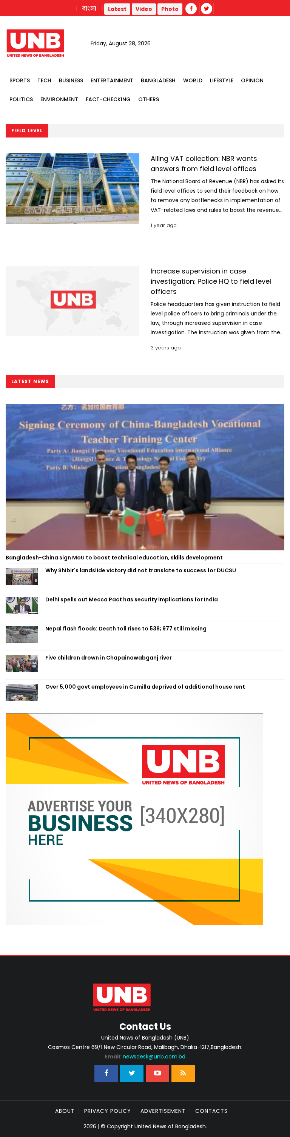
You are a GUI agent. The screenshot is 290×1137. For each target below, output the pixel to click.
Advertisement (163, 1111)
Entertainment (112, 80)
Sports (19, 80)
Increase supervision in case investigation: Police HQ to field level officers (211, 281)
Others (148, 99)
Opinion (252, 80)
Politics (21, 99)
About (65, 1111)
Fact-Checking (108, 99)
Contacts (211, 1111)
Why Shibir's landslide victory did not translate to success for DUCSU (140, 570)
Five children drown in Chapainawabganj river (108, 657)
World (192, 80)
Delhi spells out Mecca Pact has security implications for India (131, 599)
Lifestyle (221, 80)
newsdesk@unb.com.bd (145, 1056)
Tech (44, 80)
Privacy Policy (107, 1111)
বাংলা (89, 8)
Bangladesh (158, 80)
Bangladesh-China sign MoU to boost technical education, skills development (114, 557)
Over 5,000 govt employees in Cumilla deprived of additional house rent (145, 687)
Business (71, 80)
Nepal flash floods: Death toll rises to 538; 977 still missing (126, 628)
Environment (59, 99)
